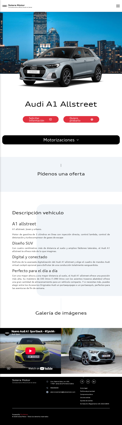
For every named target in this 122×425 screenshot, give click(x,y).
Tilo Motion (24, 414)
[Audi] (91, 351)
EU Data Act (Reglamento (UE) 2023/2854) (94, 404)
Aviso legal (83, 388)
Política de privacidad (87, 391)
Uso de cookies (85, 397)
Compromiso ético (86, 394)
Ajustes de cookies (86, 400)
